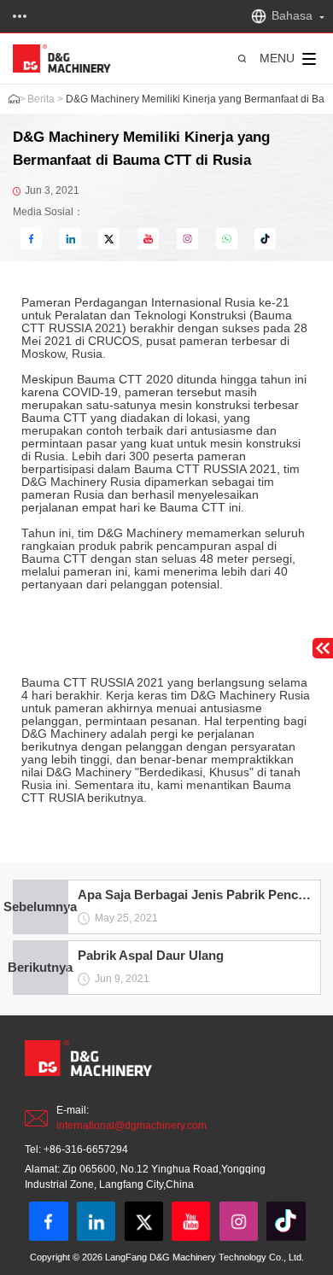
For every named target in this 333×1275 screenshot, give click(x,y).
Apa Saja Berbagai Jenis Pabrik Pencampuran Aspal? (194, 895)
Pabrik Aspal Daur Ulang (150, 955)
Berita (41, 99)
